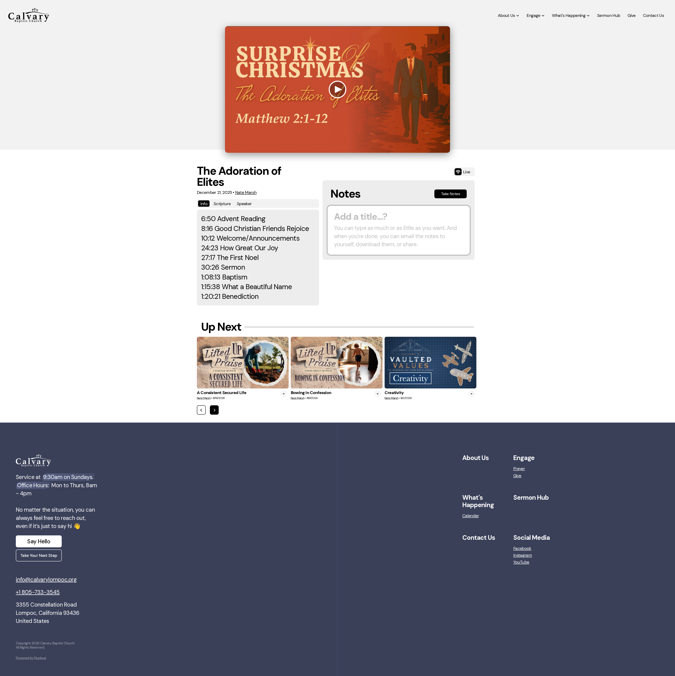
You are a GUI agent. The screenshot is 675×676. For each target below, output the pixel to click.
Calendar (470, 515)
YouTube (521, 562)
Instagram (522, 555)
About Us (475, 458)
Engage (524, 458)
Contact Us (478, 537)
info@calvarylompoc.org (46, 579)
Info (203, 203)
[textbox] (399, 230)
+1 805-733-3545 (38, 592)
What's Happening (478, 501)
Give (517, 475)
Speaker (244, 203)
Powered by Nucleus (31, 658)
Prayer (519, 468)
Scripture (222, 203)
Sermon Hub (531, 497)
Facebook (522, 548)
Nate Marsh (245, 192)
